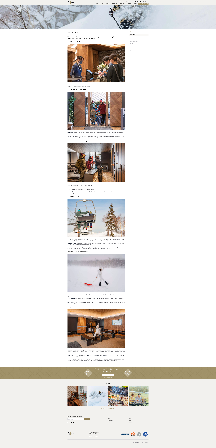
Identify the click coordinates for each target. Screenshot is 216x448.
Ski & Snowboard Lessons (134, 39)
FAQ (126, 1)
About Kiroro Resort (133, 48)
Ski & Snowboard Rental (134, 41)
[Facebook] (135, 1)
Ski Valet (104, 350)
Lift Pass (131, 36)
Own (133, 442)
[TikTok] (140, 1)
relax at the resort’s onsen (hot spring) (92, 355)
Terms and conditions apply (108, 377)
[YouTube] (71, 422)
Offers (135, 3)
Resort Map (132, 45)
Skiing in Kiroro (133, 34)
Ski (130, 31)
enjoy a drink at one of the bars (107, 355)
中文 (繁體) (146, 442)
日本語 (142, 442)
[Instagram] (137, 1)
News (128, 1)
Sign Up (87, 419)
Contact (132, 1)
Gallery (123, 1)
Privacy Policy (137, 442)
